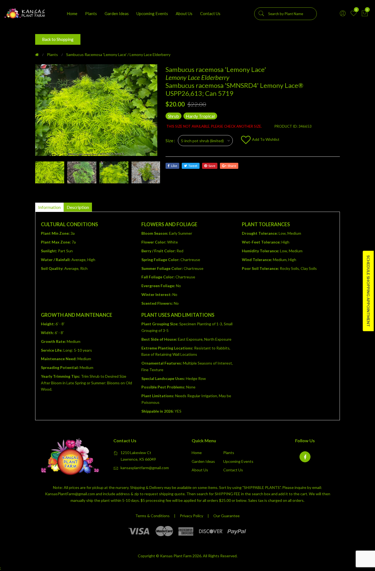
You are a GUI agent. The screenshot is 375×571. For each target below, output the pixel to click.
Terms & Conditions (152, 515)
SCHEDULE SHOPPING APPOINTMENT (368, 291)
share (232, 166)
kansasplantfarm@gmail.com (145, 467)
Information (49, 207)
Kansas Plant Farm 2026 (180, 555)
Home (72, 13)
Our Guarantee (226, 515)
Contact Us (210, 13)
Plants (91, 13)
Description (78, 207)
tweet (192, 166)
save (211, 166)
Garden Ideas (117, 13)
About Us (184, 13)
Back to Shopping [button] (58, 39)
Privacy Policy (191, 515)
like (174, 166)
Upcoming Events (152, 13)
